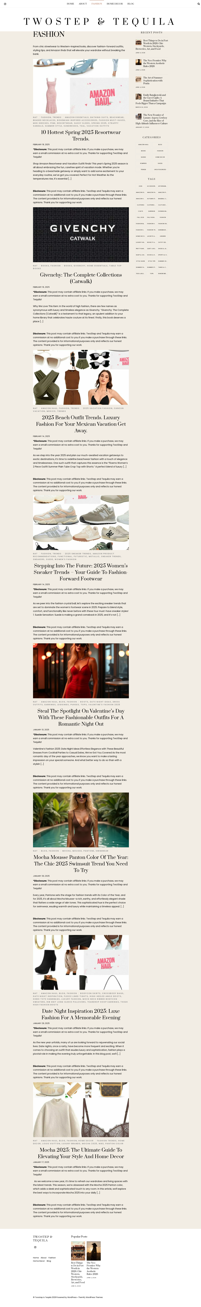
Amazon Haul (49, 408)
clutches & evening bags (163, 205)
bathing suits (99, 117)
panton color (114, 1143)
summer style (53, 126)
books (68, 265)
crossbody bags (113, 993)
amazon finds (163, 192)
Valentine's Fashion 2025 (104, 704)
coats (140, 211)
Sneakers (39, 559)
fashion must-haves (112, 120)
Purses (74, 704)
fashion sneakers (163, 224)
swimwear (102, 851)
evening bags (163, 211)
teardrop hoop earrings (103, 1002)
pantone (89, 851)
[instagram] (5, 3)
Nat (35, 117)
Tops (84, 704)
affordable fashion (163, 186)
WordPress (72, 1297)
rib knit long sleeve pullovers (66, 1002)
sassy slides (82, 123)
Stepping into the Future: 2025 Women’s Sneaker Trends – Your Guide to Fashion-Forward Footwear (81, 572)
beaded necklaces (44, 120)
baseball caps (163, 199)
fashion (163, 217)
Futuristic (80, 556)
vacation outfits (98, 126)
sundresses (71, 126)
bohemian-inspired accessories (77, 120)
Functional (65, 556)
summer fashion (141, 267)
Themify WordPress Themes (90, 1297)
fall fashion (152, 217)
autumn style (152, 199)
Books (45, 265)
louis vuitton (51, 1143)
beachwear (117, 117)
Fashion (97, 4)
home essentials (97, 265)
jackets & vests (152, 236)
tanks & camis (163, 267)
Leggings (63, 704)
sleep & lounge (141, 255)
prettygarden (141, 249)
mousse (77, 851)
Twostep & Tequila (43, 1297)
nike (101, 1143)
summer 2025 (163, 261)
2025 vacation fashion (97, 408)
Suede (49, 559)
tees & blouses (141, 273)
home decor (140, 236)
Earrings (50, 704)
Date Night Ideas (100, 702)
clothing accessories (152, 205)
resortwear (64, 123)
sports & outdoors (163, 255)
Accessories (152, 186)
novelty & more (152, 242)
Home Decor (115, 4)
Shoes (160, 163)
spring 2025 (99, 123)
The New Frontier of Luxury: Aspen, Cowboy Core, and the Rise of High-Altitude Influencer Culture (152, 119)
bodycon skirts (90, 993)
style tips (151, 261)
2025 (140, 186)
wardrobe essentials (163, 273)
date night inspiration (47, 996)
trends (61, 411)
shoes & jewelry (163, 249)
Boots (84, 702)
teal (82, 126)
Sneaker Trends (111, 556)
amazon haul (141, 199)
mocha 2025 (89, 1143)
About (83, 4)
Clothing (140, 205)
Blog (130, 4)
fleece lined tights (76, 996)
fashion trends (107, 1140)
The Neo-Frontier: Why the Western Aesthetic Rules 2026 (154, 63)
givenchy (79, 265)
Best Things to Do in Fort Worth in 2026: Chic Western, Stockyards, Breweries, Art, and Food (152, 45)
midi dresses (41, 123)
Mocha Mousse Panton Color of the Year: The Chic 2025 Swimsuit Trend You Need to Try (81, 864)
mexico (51, 411)
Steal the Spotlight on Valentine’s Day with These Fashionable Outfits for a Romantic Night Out (80, 717)
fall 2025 (140, 217)
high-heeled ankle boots (105, 996)
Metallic (94, 556)
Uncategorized (160, 169)
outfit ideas (163, 242)
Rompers (143, 163)
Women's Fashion (65, 559)
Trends (57, 117)
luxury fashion (71, 999)
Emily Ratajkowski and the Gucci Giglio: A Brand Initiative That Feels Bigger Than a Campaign (151, 99)
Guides (143, 157)
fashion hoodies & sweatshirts (152, 224)
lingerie (163, 236)
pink (53, 123)
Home (70, 4)
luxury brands (71, 1143)
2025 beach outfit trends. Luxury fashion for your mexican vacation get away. (81, 424)
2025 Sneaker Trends (78, 553)
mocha (66, 851)
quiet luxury (152, 249)
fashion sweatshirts (141, 230)
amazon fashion (152, 192)
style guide (140, 261)
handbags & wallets (163, 230)
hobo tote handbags (46, 999)
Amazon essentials (77, 117)
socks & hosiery (152, 255)
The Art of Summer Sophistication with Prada (152, 80)
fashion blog (141, 224)
